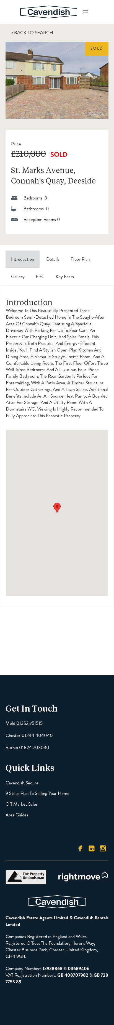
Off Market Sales (22, 804)
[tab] (23, 259)
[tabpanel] (57, 446)
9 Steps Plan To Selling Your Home (37, 793)
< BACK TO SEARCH (32, 33)
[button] (57, 507)
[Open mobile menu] (85, 12)
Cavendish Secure (22, 783)
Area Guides (17, 815)
